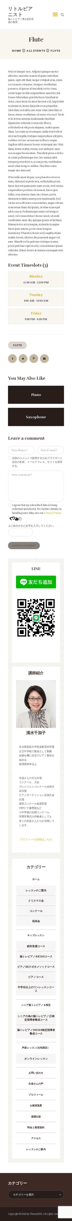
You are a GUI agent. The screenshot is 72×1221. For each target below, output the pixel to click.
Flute (17, 345)
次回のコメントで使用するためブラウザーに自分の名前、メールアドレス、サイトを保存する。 (37, 462)
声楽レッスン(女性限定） (36, 1047)
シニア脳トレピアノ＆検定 (37, 1004)
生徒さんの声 (36, 1083)
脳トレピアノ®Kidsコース (36, 956)
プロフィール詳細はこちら (36, 839)
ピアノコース (36, 977)
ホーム (36, 879)
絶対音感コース (36, 946)
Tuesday (36, 295)
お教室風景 (36, 1105)
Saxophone (36, 417)
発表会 (36, 921)
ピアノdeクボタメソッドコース (36, 966)
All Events (35, 50)
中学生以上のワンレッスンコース (36, 989)
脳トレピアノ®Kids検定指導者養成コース (36, 1031)
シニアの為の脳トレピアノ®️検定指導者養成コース (36, 1017)
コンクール (36, 911)
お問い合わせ (36, 1072)
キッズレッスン (35, 935)
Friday (36, 313)
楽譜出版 (36, 1116)
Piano (36, 395)
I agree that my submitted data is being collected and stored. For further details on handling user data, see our (37, 509)
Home (16, 50)
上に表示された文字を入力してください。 (32, 525)
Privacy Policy (52, 513)
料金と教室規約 (35, 1127)
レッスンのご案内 (36, 890)
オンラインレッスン (36, 1058)
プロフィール (36, 1094)
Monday (36, 276)
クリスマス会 (36, 900)
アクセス (36, 1138)
